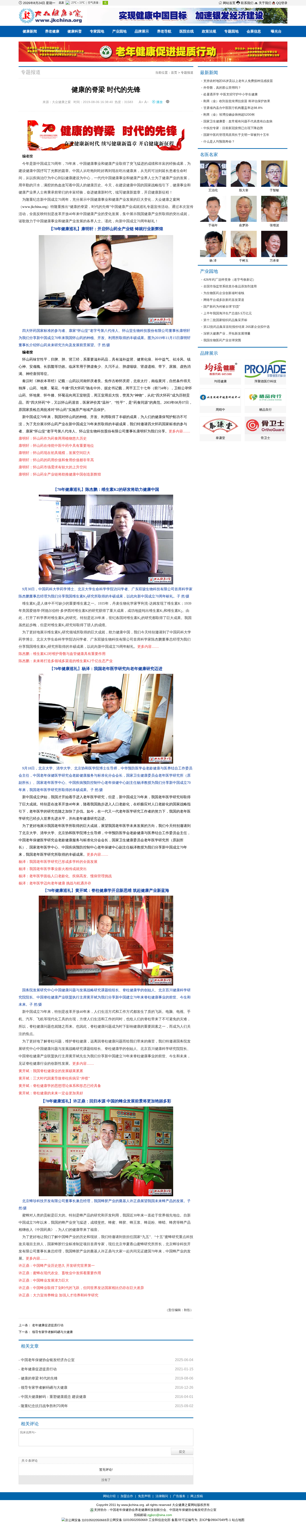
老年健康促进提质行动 (47, 1325)
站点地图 (238, 1520)
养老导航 (164, 31)
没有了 (106, 1480)
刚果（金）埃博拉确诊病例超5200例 (228, 114)
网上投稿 (196, 1496)
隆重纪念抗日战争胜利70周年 (107, 1406)
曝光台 (276, 31)
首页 (174, 72)
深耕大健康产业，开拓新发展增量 (226, 333)
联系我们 (244, 3)
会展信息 (254, 31)
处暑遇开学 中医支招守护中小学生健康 (230, 94)
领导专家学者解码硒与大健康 (52, 1332)
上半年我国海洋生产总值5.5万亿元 (227, 313)
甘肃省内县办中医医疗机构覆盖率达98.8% (233, 108)
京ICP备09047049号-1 (215, 1520)
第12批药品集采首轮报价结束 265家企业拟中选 (236, 326)
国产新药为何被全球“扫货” (221, 306)
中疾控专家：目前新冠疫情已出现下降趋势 (233, 128)
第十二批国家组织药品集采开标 (225, 320)
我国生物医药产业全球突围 (222, 340)
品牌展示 (142, 31)
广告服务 (179, 1496)
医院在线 (186, 31)
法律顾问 (161, 1496)
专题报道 (187, 72)
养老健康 (52, 31)
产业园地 (119, 31)
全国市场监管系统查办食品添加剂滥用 (230, 286)
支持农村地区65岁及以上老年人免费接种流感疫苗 (238, 81)
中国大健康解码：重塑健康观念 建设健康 (107, 1397)
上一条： (25, 1325)
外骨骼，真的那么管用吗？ (222, 87)
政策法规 (209, 31)
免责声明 (144, 1496)
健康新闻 (30, 31)
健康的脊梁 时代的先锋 (107, 1378)
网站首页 (226, 3)
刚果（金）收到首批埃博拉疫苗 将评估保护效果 (236, 101)
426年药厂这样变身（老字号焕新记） (229, 279)
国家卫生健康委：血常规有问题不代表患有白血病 (237, 121)
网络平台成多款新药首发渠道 (223, 300)
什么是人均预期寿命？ (219, 141)
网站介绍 (109, 1496)
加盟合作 (127, 1496)
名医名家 (209, 154)
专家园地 (97, 31)
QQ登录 (281, 3)
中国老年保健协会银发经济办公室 (107, 1360)
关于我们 (262, 3)
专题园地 (231, 31)
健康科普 (74, 31)
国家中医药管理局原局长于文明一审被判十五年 (236, 135)
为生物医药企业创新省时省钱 (223, 293)
